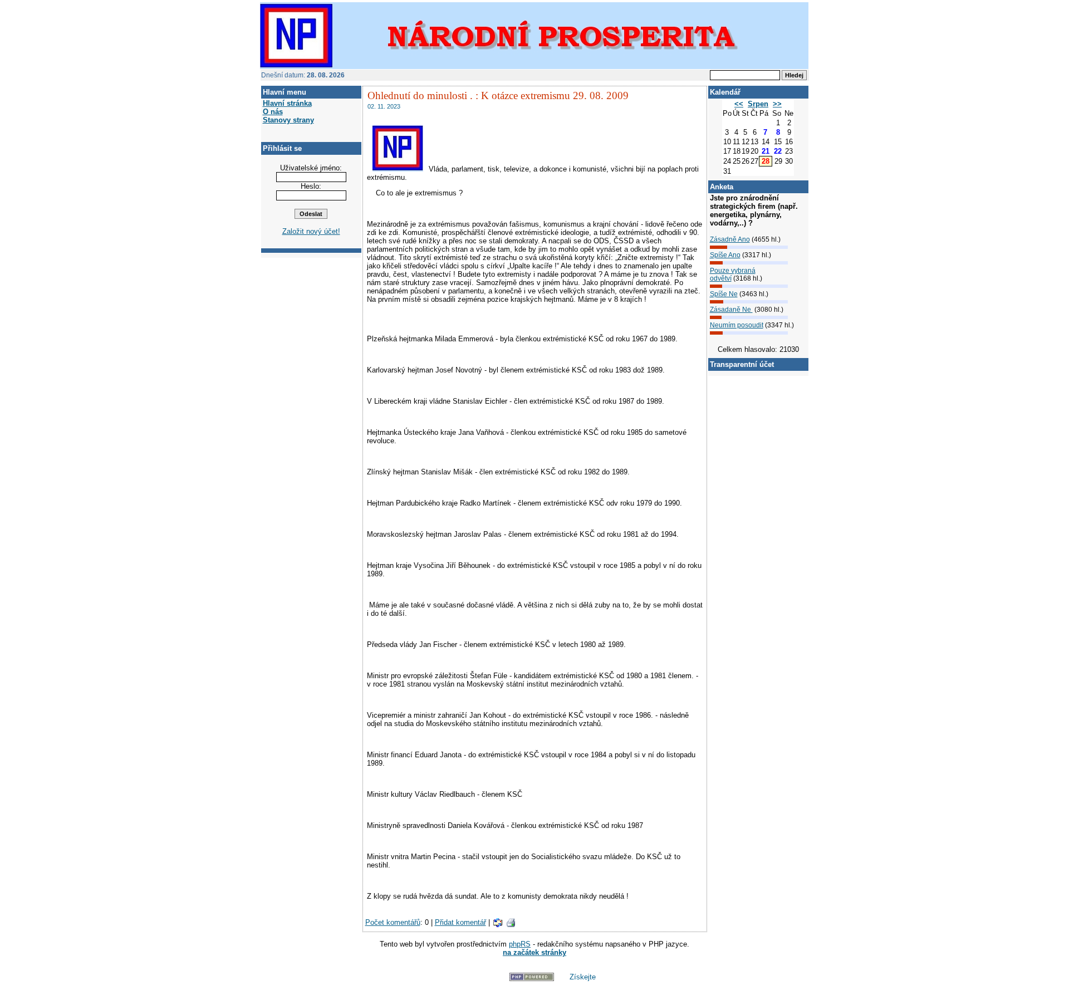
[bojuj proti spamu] (482, 978)
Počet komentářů (392, 922)
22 (778, 151)
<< (738, 104)
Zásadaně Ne (731, 309)
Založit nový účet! (311, 231)
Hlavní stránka (287, 103)
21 (765, 151)
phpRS (520, 944)
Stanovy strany (288, 120)
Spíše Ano (725, 255)
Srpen (758, 104)
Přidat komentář (460, 922)
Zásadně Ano (730, 239)
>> (777, 104)
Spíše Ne (724, 294)
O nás (273, 111)
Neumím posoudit (736, 325)
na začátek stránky (534, 952)
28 (765, 161)
